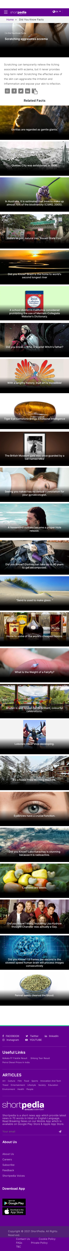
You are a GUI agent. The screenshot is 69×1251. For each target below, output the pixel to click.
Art (3, 1081)
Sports (34, 1081)
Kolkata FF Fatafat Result (14, 1058)
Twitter (34, 1036)
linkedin (53, 1036)
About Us (8, 1154)
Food (26, 1081)
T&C (18, 1246)
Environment (8, 1089)
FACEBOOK (12, 1036)
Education (53, 1085)
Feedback (8, 1170)
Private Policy (39, 1242)
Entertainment (18, 1085)
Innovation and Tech (50, 1081)
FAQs (19, 1242)
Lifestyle (31, 1085)
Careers (7, 1159)
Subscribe (8, 1164)
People (29, 1089)
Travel (5, 1085)
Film (20, 1081)
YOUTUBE (35, 1039)
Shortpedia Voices (13, 1175)
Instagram (12, 1039)
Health (20, 1089)
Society (42, 1085)
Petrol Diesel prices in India (16, 1062)
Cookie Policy (47, 1238)
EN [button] (56, 11)
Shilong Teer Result (40, 1058)
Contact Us (23, 1238)
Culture (11, 1081)
